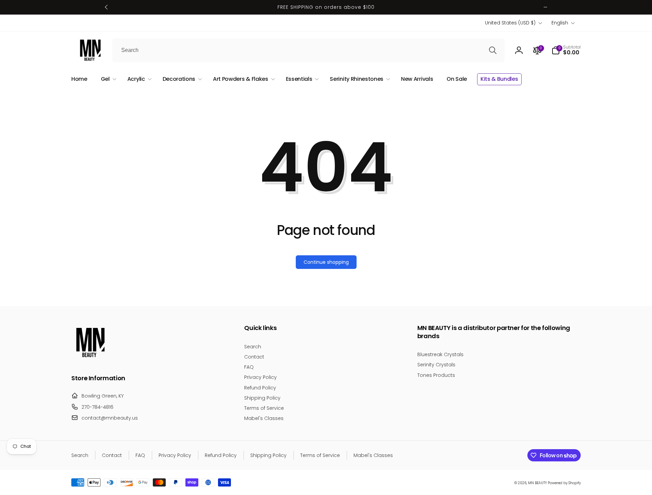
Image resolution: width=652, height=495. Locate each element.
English (559, 22)
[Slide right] (545, 7)
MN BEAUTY (537, 482)
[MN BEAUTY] (90, 359)
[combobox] (308, 50)
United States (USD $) (510, 22)
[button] (566, 50)
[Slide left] (106, 7)
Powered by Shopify (564, 482)
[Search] (493, 50)
